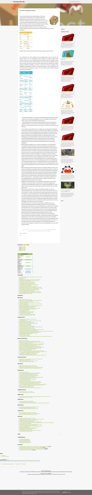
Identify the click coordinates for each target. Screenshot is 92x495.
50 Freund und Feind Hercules (25, 440)
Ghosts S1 (25, 233)
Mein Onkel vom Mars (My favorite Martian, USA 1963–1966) (30, 346)
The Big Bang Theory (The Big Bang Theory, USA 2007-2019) (30, 430)
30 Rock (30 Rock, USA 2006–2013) (26, 299)
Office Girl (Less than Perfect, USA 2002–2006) (28, 309)
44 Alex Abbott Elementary (65, 124)
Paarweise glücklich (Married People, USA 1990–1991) (29, 330)
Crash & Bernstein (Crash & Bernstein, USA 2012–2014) (29, 373)
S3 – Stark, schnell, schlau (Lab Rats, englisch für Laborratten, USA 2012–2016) (33, 351)
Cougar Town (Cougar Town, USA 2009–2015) (28, 282)
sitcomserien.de (19, 2)
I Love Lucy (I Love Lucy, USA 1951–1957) (27, 327)
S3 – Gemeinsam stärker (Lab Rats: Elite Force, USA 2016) (29, 352)
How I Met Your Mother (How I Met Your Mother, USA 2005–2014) (31, 288)
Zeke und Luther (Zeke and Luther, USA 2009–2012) (28, 414)
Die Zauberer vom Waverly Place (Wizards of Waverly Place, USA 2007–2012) (33, 355)
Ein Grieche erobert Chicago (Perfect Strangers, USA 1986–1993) (31, 421)
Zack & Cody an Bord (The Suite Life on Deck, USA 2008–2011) (30, 368)
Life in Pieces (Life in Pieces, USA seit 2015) (27, 290)
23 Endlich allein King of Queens (66, 108)
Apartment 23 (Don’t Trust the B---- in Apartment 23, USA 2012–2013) (32, 419)
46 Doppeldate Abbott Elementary (66, 41)
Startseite (3, 455)
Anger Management (23, 277)
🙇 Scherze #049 (22, 247)
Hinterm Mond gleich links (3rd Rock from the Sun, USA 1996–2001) (31, 344)
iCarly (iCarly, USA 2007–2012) (25, 379)
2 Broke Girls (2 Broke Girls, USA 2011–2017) (27, 418)
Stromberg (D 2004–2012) (24, 310)
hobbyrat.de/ (28, 256)
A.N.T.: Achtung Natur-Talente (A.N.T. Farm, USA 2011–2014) (30, 413)
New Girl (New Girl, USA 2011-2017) (26, 429)
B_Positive (21, 278)
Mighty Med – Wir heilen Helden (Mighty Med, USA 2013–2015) (30, 348)
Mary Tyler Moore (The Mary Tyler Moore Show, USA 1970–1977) (31, 305)
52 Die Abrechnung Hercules (24, 439)
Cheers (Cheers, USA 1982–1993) (25, 281)
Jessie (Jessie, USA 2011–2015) (25, 380)
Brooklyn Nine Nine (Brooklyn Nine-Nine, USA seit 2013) (29, 280)
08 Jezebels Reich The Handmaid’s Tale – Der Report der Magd (30, 447)
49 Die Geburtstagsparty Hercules (25, 441)
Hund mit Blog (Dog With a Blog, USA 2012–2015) (28, 345)
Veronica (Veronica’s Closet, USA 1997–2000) (27, 314)
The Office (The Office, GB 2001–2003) (26, 312)
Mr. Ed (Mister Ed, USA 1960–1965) (26, 349)
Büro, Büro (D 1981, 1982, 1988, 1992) (26, 301)
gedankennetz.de (28, 262)
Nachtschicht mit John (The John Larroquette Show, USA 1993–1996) (32, 329)
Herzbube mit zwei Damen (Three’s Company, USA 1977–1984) (30, 287)
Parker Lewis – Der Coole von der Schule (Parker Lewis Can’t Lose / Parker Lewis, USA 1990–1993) (36, 331)
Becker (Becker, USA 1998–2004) (25, 321)
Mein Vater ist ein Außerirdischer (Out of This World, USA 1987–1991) (32, 347)
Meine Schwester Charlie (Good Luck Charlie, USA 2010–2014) (30, 381)
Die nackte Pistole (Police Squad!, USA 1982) (27, 407)
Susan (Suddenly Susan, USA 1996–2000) (27, 311)
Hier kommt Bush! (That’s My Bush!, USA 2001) (28, 402)
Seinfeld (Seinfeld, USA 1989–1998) (26, 293)
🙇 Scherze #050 (22, 246)
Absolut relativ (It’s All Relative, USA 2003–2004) (28, 319)
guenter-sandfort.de (5, 456)
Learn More (64, 492)
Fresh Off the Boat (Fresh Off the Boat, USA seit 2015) (29, 284)
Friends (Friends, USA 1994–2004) (25, 285)
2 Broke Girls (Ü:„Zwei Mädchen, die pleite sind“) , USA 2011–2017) (31, 359)
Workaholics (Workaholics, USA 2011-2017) (27, 315)
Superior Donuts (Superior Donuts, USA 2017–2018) (28, 360)
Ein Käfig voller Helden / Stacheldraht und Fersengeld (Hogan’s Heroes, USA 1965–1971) (35, 396)
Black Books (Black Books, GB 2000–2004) (27, 322)
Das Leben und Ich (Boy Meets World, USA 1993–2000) (29, 375)
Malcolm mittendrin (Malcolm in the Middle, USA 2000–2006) (30, 291)
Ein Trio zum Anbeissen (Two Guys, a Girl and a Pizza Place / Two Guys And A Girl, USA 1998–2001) (37, 422)
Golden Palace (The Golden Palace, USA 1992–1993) (29, 366)
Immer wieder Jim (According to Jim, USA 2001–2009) (29, 289)
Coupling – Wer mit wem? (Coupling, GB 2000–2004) (28, 323)
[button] (20, 13)
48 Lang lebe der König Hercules (25, 442)
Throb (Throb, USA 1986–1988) (25, 313)
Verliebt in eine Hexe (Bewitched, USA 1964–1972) (28, 354)
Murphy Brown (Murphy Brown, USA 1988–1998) (28, 306)
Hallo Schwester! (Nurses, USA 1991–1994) (27, 392)
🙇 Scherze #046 (22, 250)
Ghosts (21, 233)
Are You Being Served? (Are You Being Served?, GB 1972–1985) (30, 320)
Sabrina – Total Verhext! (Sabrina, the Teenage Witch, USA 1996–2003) (32, 350)
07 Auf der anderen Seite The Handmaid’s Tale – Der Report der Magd (32, 448)
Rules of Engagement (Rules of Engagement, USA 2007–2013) (30, 292)
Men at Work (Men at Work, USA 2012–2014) (27, 328)
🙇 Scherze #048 (22, 248)
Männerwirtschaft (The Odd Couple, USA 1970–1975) (29, 427)
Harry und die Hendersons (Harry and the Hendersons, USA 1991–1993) (32, 343)
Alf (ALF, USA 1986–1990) (24, 340)
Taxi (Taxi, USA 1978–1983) (24, 334)
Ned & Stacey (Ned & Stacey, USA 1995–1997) (27, 428)
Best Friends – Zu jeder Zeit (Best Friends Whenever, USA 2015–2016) (31, 342)
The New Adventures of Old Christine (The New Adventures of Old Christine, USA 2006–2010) (36, 336)
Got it (69, 492)
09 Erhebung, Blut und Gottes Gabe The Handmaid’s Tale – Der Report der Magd (33, 446)
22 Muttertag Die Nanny (65, 157)
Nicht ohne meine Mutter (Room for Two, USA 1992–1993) (30, 308)
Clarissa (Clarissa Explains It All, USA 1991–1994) (28, 374)
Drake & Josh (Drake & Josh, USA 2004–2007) (27, 376)
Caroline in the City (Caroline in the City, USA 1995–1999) (29, 302)
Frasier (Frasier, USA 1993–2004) (25, 324)
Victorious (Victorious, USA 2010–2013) (26, 386)
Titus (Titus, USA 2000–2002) (25, 335)
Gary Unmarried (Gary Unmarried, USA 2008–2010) (28, 286)
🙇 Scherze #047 (22, 249)
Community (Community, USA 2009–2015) (27, 283)
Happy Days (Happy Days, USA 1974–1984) (27, 326)
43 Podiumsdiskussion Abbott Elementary (67, 75)
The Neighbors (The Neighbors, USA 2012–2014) (28, 353)
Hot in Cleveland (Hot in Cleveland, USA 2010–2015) (28, 425)
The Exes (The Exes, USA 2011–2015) (26, 431)
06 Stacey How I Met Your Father (66, 173)
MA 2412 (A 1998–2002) (24, 304)
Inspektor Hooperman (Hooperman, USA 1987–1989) (29, 408)
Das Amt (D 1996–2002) (24, 303)
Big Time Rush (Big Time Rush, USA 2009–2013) (28, 412)
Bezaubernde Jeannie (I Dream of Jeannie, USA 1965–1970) (30, 279)
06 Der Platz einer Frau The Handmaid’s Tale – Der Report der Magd (31, 449)
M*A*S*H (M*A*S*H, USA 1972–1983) (26, 391)
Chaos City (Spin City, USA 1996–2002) (26, 401)
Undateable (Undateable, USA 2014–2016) (27, 361)
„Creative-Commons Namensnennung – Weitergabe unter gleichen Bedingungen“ (36, 229)
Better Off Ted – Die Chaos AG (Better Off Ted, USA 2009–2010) (31, 300)
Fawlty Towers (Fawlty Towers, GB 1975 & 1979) (28, 365)
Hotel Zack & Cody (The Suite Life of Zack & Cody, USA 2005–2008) (31, 367)
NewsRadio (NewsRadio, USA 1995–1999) (27, 307)
